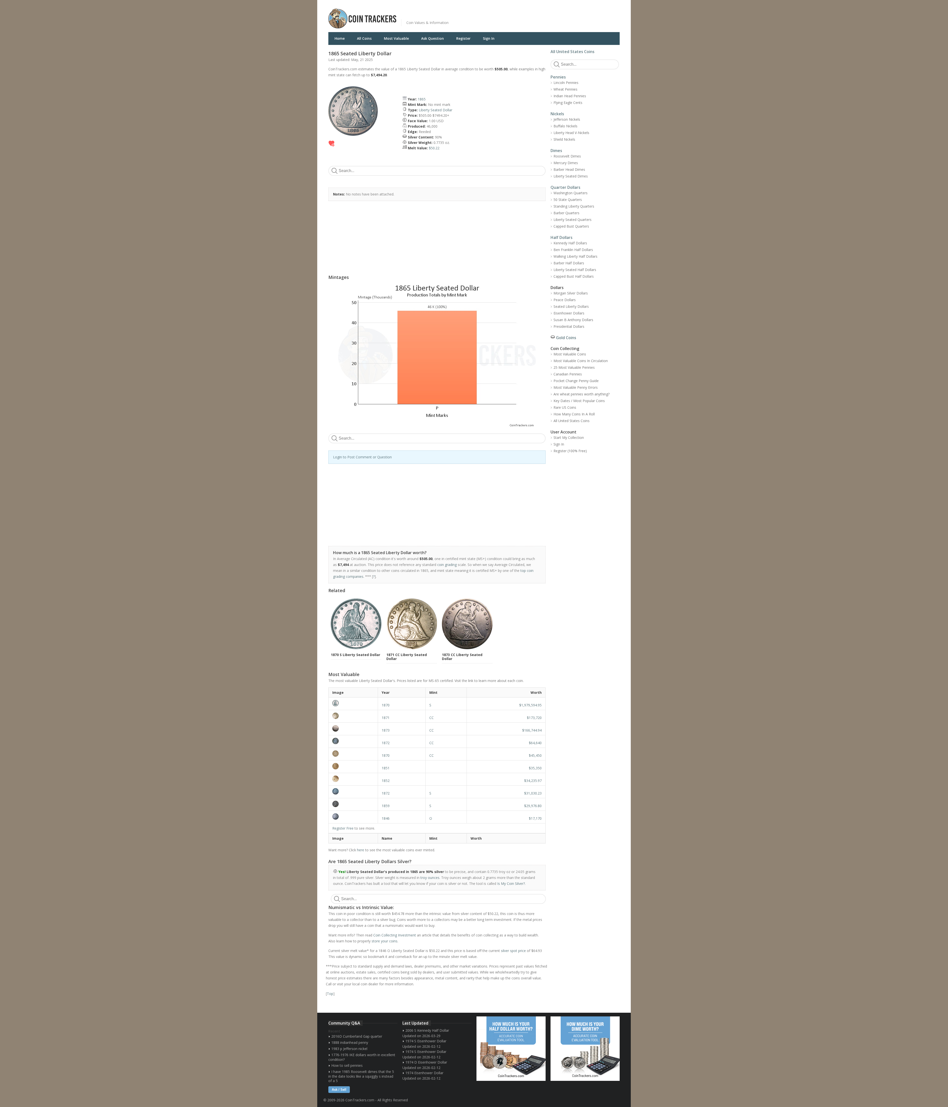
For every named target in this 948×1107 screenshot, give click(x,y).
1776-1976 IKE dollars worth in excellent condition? (361, 1057)
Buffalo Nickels (565, 126)
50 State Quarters (567, 199)
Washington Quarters (570, 193)
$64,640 (535, 742)
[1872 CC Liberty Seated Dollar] (353, 741)
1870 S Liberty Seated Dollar (355, 654)
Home (340, 38)
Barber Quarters (566, 213)
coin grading (447, 564)
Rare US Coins (564, 407)
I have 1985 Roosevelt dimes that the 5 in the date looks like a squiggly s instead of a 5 (361, 1076)
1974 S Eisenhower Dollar (425, 1041)
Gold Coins (566, 337)
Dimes (556, 150)
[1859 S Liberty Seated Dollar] (353, 804)
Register (463, 38)
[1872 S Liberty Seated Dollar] (353, 791)
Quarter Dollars (565, 187)
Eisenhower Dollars (568, 313)
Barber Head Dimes (569, 169)
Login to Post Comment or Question (362, 457)
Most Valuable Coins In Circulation (580, 360)
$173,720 (534, 717)
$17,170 (535, 818)
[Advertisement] (534, 14)
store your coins (384, 941)
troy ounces (429, 877)
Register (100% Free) (570, 450)
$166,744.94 (532, 730)
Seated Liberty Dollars (571, 306)
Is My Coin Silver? (511, 883)
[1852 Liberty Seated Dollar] (353, 779)
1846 (386, 818)
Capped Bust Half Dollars (573, 276)
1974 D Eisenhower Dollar (426, 1062)
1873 (386, 730)
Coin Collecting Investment (394, 935)
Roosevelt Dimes (567, 156)
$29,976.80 (533, 805)
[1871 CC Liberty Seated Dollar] (353, 716)
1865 (422, 99)
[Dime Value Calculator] (585, 1048)
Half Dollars (562, 237)
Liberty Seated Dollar (435, 110)
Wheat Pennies (565, 89)
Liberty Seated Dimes (570, 176)
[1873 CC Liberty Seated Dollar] (353, 728)
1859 (386, 805)
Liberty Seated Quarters (572, 219)
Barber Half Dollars (568, 263)
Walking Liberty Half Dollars (575, 256)
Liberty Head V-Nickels (571, 132)
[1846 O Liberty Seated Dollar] (353, 816)
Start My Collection (568, 437)
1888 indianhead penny (349, 1042)
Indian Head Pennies (569, 96)
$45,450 (535, 755)
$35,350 (535, 768)
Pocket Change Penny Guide (576, 380)
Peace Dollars (564, 299)
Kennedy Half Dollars (570, 243)
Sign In (488, 38)
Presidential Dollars (568, 326)
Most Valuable (396, 38)
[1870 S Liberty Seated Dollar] (353, 703)
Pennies (558, 77)
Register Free (343, 828)
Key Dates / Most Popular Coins (579, 400)
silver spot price (513, 950)
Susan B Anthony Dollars (573, 319)
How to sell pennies (347, 1065)
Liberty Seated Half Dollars (574, 269)
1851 (386, 768)
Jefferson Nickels (566, 119)
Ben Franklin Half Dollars (573, 249)
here (360, 850)
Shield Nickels (564, 139)
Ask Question (432, 38)
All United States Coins (572, 51)
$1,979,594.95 (530, 705)
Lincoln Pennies (565, 82)
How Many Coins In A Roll (574, 414)
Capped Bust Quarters (571, 226)
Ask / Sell (339, 1089)
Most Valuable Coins (569, 354)
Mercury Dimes (565, 162)
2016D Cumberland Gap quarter (356, 1036)
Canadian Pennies (567, 374)
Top (330, 993)
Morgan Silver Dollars (570, 293)
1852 (386, 780)
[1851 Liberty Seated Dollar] (353, 766)
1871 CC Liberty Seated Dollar (406, 656)
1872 (386, 742)
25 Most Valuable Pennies (574, 367)
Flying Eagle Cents (567, 102)
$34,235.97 (533, 780)
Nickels (557, 114)
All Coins (364, 38)
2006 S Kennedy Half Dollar (427, 1030)
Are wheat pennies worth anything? (581, 394)
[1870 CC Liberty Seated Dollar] (353, 753)
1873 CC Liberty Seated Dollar (462, 656)
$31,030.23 (533, 793)
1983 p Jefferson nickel (349, 1048)
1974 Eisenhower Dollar (424, 1072)
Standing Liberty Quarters (573, 206)
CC (431, 717)
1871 (386, 717)
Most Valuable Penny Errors (575, 387)
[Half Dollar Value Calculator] (511, 1048)
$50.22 (434, 148)
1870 (386, 705)
